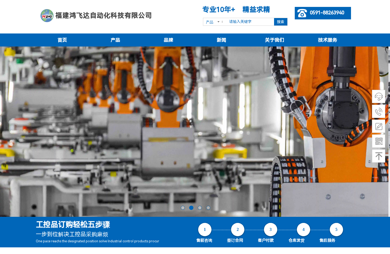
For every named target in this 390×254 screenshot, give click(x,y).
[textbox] (250, 21)
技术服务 (327, 40)
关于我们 (274, 40)
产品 (115, 40)
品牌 (168, 40)
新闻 (221, 40)
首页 (62, 40)
